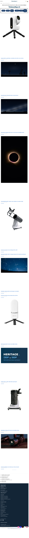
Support (2, 505)
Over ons (2, 503)
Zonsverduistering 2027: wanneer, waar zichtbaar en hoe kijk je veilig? (12, 201)
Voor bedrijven (3, 507)
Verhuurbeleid (3, 511)
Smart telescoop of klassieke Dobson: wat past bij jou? (9, 95)
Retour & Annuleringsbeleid (4, 514)
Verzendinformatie (3, 512)
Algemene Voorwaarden (4, 516)
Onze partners (3, 504)
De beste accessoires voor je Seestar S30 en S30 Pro (9, 295)
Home (1, 3)
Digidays (4, 525)
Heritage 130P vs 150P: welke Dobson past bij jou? (9, 381)
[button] (27, 1)
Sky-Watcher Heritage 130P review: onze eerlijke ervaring (10, 430)
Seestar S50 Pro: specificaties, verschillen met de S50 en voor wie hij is (12, 58)
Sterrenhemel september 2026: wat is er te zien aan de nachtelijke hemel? (12, 132)
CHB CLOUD (8, 525)
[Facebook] (3, 520)
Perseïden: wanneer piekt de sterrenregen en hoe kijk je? (10, 291)
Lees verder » (2, 60)
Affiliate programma (3, 508)
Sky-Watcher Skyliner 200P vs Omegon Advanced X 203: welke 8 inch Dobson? (13, 254)
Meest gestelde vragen (4, 506)
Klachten (2, 513)
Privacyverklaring (3, 515)
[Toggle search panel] (25, 1)
